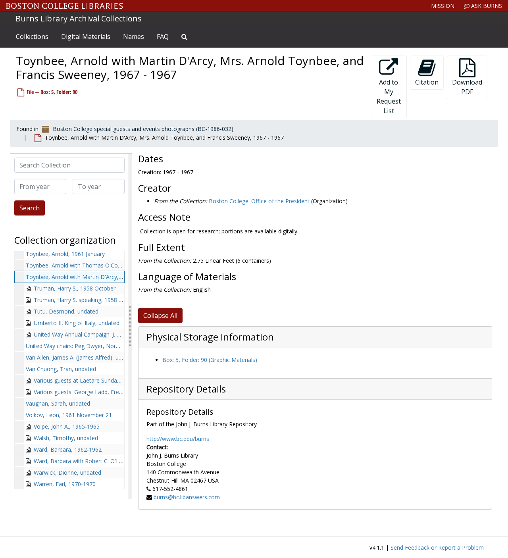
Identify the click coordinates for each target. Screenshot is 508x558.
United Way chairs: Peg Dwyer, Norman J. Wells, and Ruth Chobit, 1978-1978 (124, 346)
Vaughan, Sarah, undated (58, 403)
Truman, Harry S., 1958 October (74, 288)
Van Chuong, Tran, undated (61, 369)
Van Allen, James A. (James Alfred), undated (81, 357)
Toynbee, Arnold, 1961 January (65, 254)
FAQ (163, 36)
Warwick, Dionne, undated (67, 472)
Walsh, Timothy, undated (66, 438)
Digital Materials (85, 36)
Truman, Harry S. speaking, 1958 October (87, 300)
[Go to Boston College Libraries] (64, 6)
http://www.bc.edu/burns (177, 439)
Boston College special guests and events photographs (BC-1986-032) (143, 129)
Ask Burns (486, 6)
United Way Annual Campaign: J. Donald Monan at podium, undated (120, 334)
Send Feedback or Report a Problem (437, 547)
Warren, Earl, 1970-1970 (65, 484)
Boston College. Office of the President (259, 201)
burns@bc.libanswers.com (187, 497)
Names (133, 36)
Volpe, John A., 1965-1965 (67, 426)
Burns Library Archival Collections (78, 18)
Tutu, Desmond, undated (66, 311)
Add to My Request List (389, 96)
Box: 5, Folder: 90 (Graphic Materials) (209, 360)
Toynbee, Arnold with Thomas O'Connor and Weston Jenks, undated (114, 265)
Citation (427, 82)
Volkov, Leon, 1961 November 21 (69, 415)
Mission (442, 6)
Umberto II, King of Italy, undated (76, 323)
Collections (32, 36)
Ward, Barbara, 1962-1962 (68, 449)
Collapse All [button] (160, 315)
